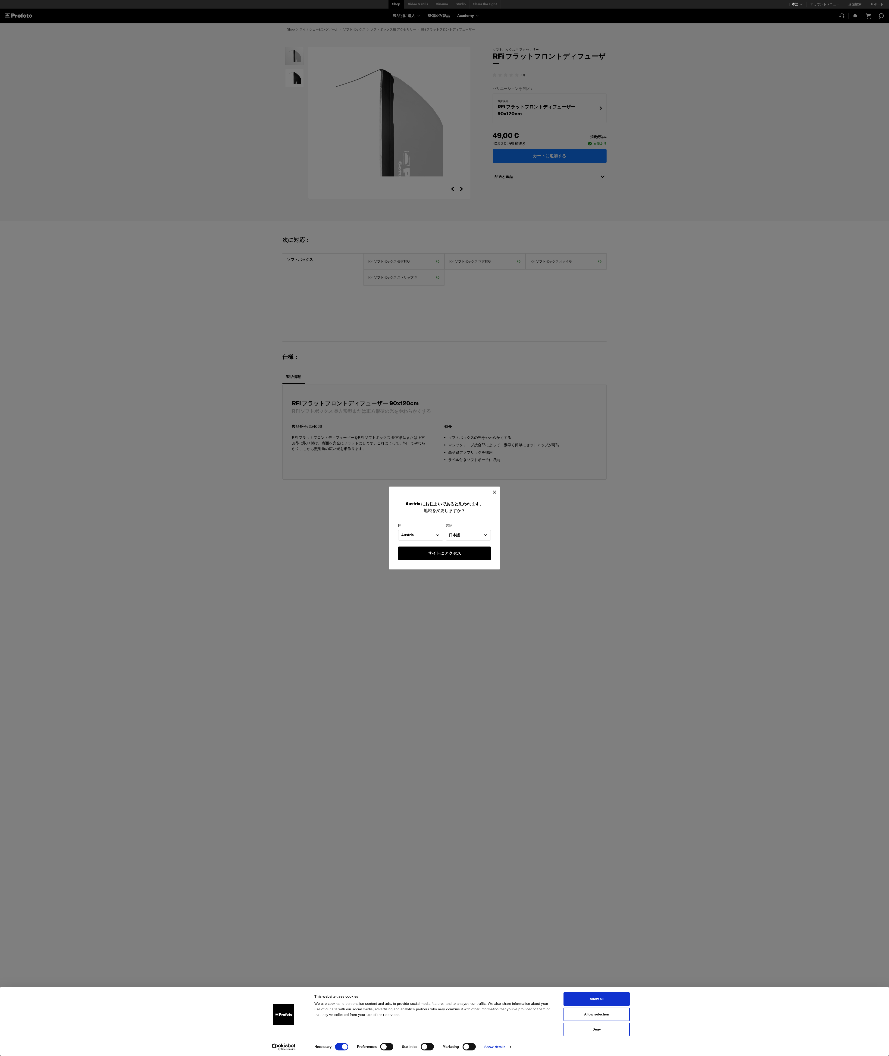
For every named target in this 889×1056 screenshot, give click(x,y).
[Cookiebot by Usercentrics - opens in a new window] (283, 1046)
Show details (494, 1047)
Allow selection (596, 1014)
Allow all (597, 999)
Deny (596, 1029)
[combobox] (420, 535)
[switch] (386, 1046)
